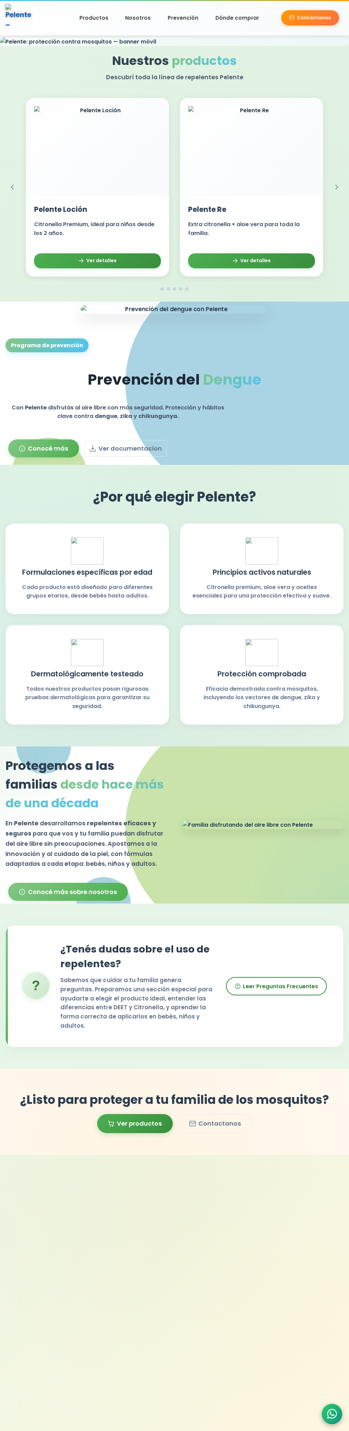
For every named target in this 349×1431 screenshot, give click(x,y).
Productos (93, 17)
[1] (162, 289)
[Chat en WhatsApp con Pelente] (332, 1414)
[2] (168, 289)
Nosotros (138, 17)
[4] (180, 289)
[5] (186, 289)
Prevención (183, 17)
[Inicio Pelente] (19, 17)
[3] (174, 289)
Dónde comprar (237, 17)
